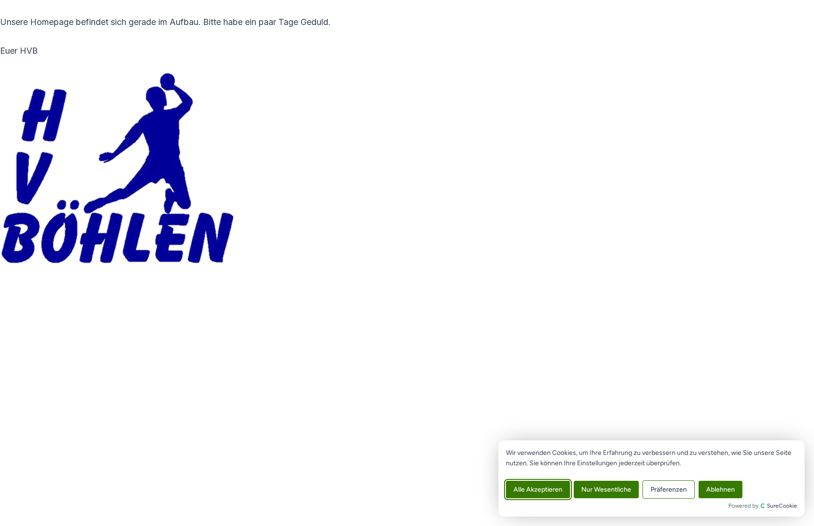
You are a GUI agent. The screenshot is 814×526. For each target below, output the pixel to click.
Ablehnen (720, 490)
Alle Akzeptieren (537, 490)
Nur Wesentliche (606, 490)
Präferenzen (669, 490)
